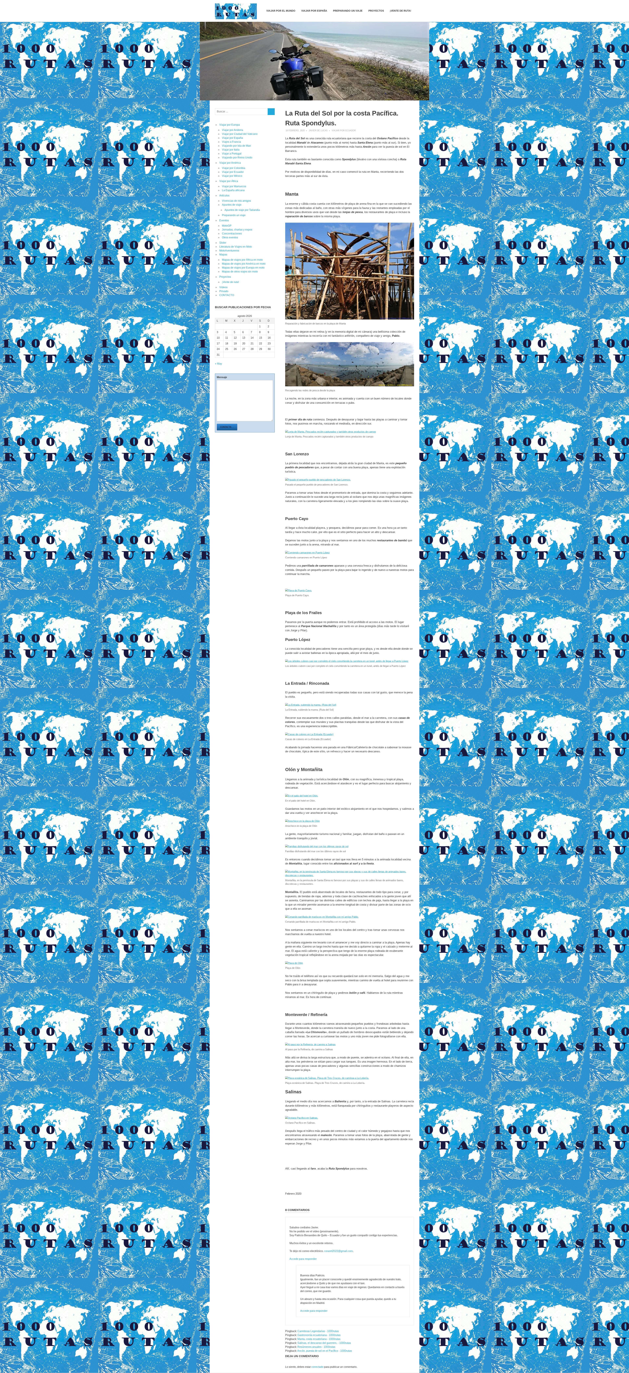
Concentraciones (232, 233)
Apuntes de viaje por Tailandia (242, 210)
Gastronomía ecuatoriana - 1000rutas (319, 1335)
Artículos (224, 195)
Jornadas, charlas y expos (237, 229)
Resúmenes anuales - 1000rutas (316, 1346)
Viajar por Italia (230, 149)
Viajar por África (228, 181)
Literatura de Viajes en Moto (235, 246)
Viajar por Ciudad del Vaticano (239, 134)
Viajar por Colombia (233, 168)
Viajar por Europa (229, 124)
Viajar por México (232, 175)
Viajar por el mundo (280, 10)
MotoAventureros (229, 250)
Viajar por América (230, 162)
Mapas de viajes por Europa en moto (243, 267)
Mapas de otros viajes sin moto (240, 271)
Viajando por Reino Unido (237, 157)
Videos (223, 287)
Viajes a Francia (231, 141)
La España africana (233, 190)
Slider (222, 242)
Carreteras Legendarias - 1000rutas (318, 1331)
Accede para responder (303, 1258)
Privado (223, 291)
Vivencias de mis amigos (236, 200)
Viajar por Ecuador (344, 130)
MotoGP (226, 225)
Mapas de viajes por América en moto (244, 263)
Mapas (223, 254)
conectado (317, 1366)
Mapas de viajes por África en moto (242, 259)
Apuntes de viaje (231, 204)
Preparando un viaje (347, 10)
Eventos (224, 220)
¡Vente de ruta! (400, 10)
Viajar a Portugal (231, 153)
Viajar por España (314, 10)
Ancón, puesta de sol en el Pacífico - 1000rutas (324, 1350)
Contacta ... (227, 427)
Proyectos (376, 10)
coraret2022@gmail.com (338, 1251)
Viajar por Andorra (232, 130)
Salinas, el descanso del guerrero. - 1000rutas (324, 1343)
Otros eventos (230, 237)
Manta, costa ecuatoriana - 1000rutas (318, 1339)
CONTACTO (226, 295)
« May (218, 363)
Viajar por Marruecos (234, 186)
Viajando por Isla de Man (236, 145)
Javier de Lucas (318, 130)
